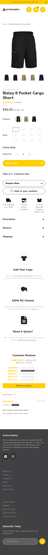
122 (23, 141)
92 (39, 129)
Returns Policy (9, 509)
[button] (8, 102)
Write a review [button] (24, 385)
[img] (8, 401)
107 (31, 135)
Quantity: (7, 154)
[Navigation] (43, 9)
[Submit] (42, 541)
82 (24, 129)
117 (15, 141)
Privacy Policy (9, 502)
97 (16, 135)
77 (16, 129)
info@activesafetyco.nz (27, 340)
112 (39, 135)
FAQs (5, 482)
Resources (7, 486)
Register (6, 505)
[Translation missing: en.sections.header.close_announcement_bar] (46, 2)
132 (39, 141)
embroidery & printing (23, 276)
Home (5, 24)
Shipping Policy (9, 513)
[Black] (18, 119)
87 (32, 129)
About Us (7, 471)
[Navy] (34, 119)
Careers (6, 475)
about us (35, 309)
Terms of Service (10, 516)
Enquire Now (12, 183)
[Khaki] (26, 119)
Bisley (5, 105)
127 (31, 141)
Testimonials (8, 489)
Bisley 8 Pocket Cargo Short (20, 24)
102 (23, 135)
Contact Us (7, 478)
